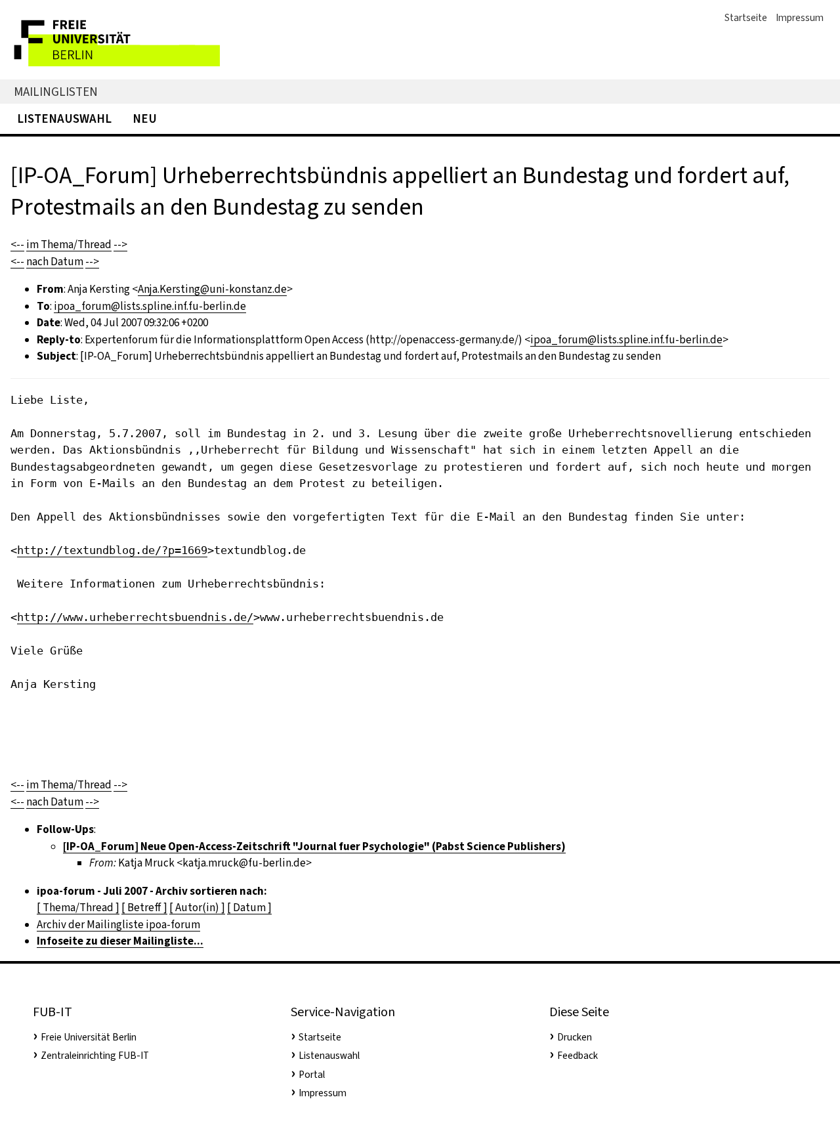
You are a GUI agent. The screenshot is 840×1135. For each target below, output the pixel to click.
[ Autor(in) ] (197, 907)
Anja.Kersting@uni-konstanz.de (212, 289)
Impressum (800, 17)
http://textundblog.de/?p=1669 (112, 550)
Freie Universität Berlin (88, 1037)
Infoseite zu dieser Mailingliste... (120, 941)
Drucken (574, 1037)
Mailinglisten (56, 91)
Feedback (577, 1055)
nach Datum (54, 261)
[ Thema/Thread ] (78, 907)
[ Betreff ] (144, 907)
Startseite (745, 17)
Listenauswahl (64, 118)
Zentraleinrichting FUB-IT (95, 1055)
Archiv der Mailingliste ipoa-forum (118, 924)
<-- (17, 244)
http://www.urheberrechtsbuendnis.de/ (135, 617)
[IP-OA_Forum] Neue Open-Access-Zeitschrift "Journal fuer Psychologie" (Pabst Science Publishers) (314, 846)
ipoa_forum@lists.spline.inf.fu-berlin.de (150, 306)
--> (120, 244)
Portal (312, 1074)
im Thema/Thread (69, 244)
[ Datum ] (249, 907)
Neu (145, 118)
